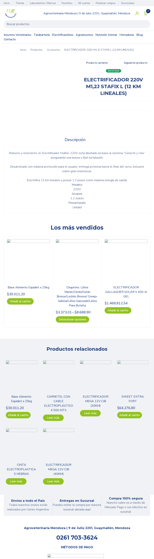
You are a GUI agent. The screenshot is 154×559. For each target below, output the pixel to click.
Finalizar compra (105, 3)
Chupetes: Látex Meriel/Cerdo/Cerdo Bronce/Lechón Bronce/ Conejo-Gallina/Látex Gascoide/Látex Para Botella (77, 296)
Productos (37, 50)
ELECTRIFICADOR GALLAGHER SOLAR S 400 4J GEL (126, 292)
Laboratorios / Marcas (43, 3)
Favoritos (67, 3)
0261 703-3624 (77, 537)
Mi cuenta (84, 3)
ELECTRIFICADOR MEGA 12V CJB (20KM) (95, 401)
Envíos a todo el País (28, 500)
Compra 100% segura (126, 498)
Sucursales (127, 3)
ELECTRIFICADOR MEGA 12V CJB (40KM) (58, 469)
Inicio (23, 50)
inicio (7, 3)
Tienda (20, 3)
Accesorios (53, 50)
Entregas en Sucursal (77, 500)
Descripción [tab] (75, 139)
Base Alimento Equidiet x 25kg (28, 287)
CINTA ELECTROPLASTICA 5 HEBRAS (21, 469)
